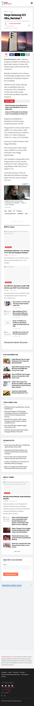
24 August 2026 (13, 501)
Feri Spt (6, 501)
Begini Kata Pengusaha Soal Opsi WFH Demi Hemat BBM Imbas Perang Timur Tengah (21, 368)
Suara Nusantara (15, 23)
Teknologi (11, 11)
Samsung (19, 211)
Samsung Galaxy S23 (10, 213)
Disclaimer (4, 672)
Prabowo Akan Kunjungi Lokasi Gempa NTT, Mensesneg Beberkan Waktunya (21, 537)
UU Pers (3, 676)
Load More (17, 551)
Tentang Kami (24, 674)
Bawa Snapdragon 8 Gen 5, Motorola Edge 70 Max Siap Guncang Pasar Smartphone (20, 313)
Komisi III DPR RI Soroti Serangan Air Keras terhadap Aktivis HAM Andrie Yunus (21, 376)
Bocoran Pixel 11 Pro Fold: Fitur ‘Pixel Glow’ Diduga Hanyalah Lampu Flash (21, 303)
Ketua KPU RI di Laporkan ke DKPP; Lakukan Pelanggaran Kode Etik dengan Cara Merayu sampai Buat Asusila (15, 421)
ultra (26, 213)
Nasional (7, 493)
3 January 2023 (10, 26)
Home (5, 11)
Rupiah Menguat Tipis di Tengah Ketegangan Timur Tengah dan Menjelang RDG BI (21, 361)
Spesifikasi (20, 213)
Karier (10, 672)
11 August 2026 (13, 255)
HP (14, 211)
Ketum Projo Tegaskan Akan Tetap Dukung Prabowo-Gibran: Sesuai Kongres (21, 545)
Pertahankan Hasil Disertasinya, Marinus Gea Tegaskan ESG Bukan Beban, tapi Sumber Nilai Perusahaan (16, 451)
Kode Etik (15, 672)
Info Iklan (22, 672)
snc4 (6, 255)
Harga (9, 211)
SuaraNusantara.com (7, 656)
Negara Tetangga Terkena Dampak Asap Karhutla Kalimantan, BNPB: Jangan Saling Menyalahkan (21, 530)
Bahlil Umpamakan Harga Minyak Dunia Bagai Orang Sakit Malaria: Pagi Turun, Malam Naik (16, 107)
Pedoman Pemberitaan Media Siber (10, 674)
